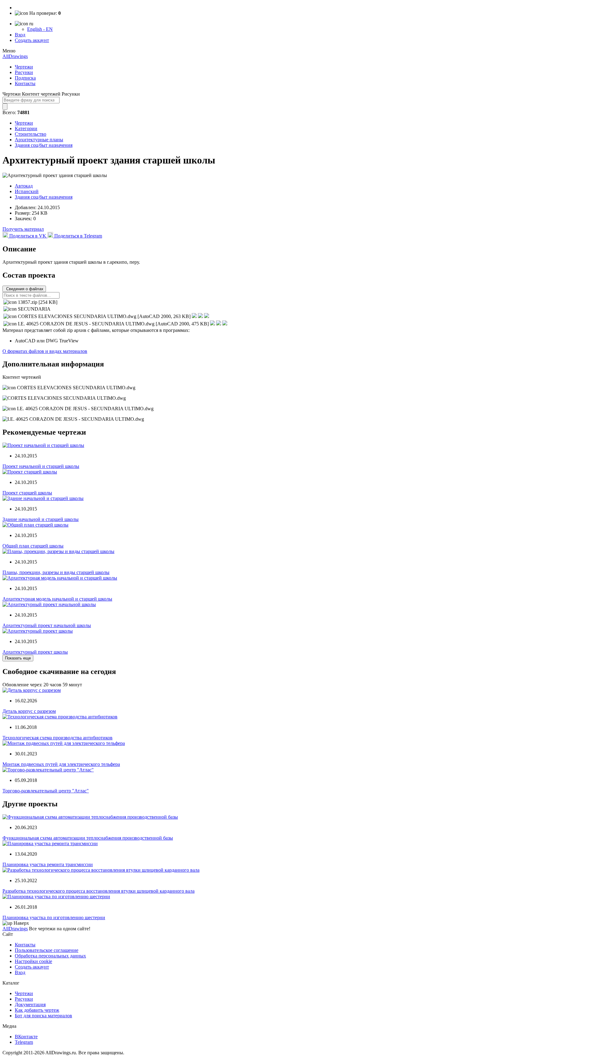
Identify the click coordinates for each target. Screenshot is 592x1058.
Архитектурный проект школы (35, 652)
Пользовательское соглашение (46, 950)
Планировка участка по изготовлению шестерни (53, 917)
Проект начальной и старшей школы (40, 466)
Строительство (30, 134)
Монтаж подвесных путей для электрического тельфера (61, 764)
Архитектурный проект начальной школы (46, 625)
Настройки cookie (33, 961)
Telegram (24, 1042)
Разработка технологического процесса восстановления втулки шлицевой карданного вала (98, 891)
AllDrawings (15, 56)
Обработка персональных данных (50, 955)
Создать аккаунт (32, 40)
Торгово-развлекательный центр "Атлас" (45, 790)
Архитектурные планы (39, 139)
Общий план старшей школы (33, 545)
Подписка (25, 78)
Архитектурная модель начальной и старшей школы (57, 598)
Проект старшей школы (27, 492)
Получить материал (23, 229)
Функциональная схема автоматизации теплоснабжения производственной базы (87, 838)
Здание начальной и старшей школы (40, 519)
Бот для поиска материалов (43, 1015)
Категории (26, 128)
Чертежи (24, 66)
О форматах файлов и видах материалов (44, 351)
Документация (30, 1004)
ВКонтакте (26, 1036)
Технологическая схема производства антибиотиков (57, 737)
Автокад (24, 185)
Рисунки (24, 72)
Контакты (25, 83)
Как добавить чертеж (37, 1010)
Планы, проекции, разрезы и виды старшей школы (55, 572)
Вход (20, 34)
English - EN (40, 29)
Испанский (27, 191)
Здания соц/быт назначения (43, 145)
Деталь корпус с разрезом (29, 711)
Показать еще (18, 658)
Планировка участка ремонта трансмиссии (47, 864)
